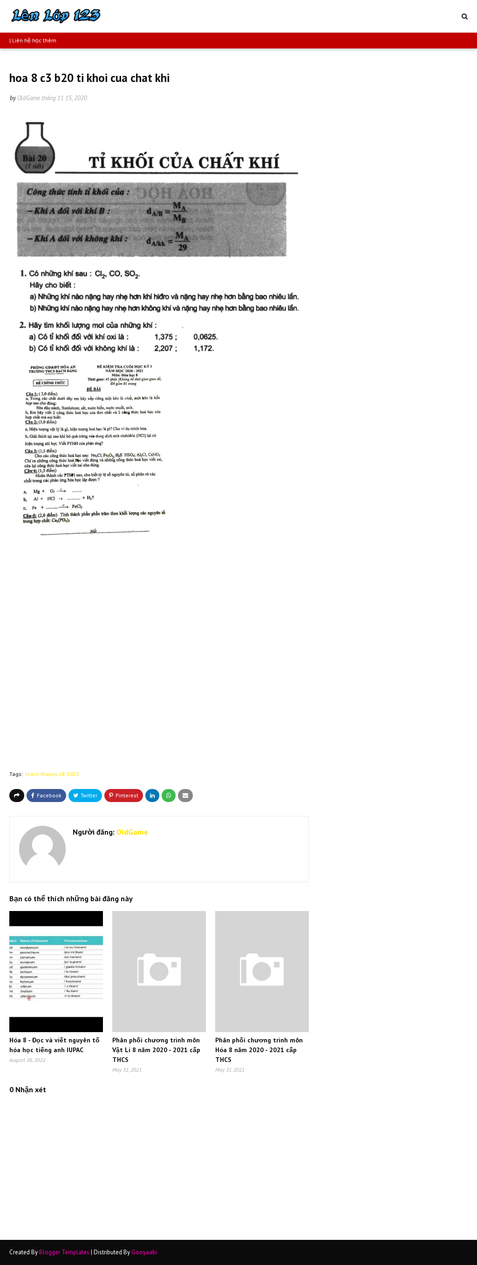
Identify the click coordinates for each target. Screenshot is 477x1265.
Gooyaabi (144, 1252)
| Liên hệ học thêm (32, 40)
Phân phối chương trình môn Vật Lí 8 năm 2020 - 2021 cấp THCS (156, 1050)
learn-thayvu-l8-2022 (52, 773)
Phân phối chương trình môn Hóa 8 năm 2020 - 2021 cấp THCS (259, 1050)
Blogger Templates (64, 1252)
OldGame (28, 98)
